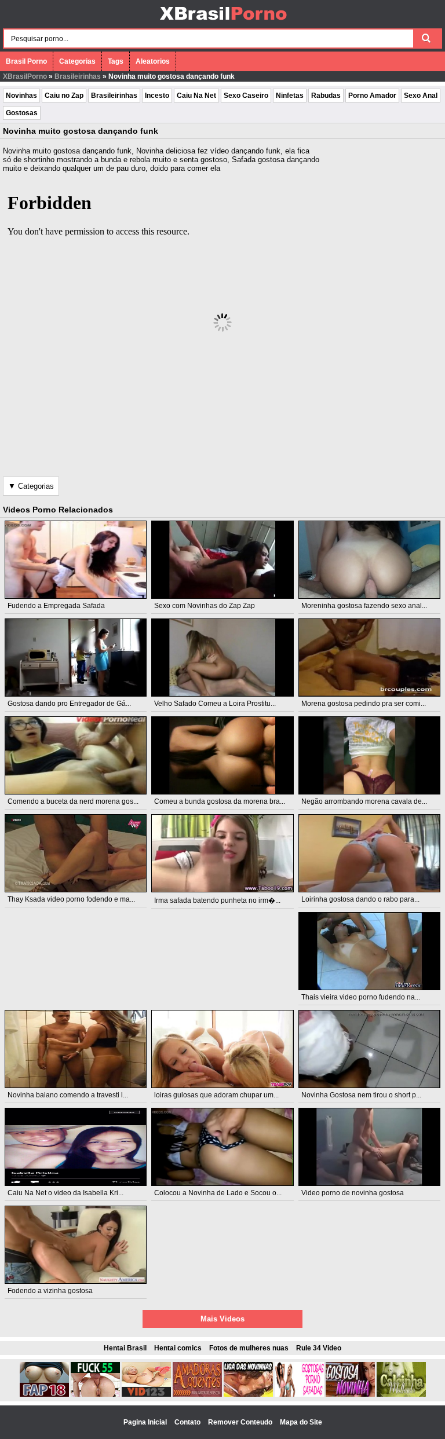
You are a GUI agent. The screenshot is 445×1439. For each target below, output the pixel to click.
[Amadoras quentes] (197, 1394)
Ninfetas (290, 95)
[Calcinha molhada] (401, 1394)
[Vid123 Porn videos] (146, 1394)
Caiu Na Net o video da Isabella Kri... (65, 1193)
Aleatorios (153, 61)
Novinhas (21, 95)
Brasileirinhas (77, 76)
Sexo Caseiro (246, 95)
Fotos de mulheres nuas (249, 1348)
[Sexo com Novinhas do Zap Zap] (222, 560)
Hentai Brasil (125, 1348)
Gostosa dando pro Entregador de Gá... (69, 704)
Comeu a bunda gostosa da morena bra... (219, 801)
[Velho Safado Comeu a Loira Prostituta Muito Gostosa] (222, 657)
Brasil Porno (26, 61)
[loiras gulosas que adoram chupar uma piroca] (222, 1049)
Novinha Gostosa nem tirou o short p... (361, 1095)
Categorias (77, 61)
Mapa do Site (301, 1422)
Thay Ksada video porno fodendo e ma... (71, 899)
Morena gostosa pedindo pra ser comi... (363, 704)
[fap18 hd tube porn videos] (44, 1394)
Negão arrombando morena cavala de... (364, 801)
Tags (115, 61)
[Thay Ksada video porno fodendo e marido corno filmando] (76, 853)
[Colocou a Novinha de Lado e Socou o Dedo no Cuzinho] (222, 1147)
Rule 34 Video (318, 1348)
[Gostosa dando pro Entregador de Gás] (76, 657)
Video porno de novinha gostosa (352, 1193)
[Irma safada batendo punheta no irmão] (222, 853)
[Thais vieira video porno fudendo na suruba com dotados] (369, 951)
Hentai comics (178, 1348)
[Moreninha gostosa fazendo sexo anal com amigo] (369, 560)
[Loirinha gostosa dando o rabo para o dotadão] (369, 853)
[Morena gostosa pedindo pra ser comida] (369, 657)
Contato (188, 1422)
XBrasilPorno (25, 76)
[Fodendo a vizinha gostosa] (76, 1245)
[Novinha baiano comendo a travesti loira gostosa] (76, 1049)
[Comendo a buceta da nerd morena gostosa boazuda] (76, 755)
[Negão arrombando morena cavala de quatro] (369, 755)
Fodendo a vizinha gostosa (50, 1291)
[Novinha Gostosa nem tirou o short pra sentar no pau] (369, 1049)
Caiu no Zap (64, 95)
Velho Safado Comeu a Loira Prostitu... (215, 704)
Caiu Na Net (196, 95)
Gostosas (22, 113)
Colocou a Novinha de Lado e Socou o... (218, 1193)
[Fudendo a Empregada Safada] (76, 560)
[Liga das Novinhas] (248, 1394)
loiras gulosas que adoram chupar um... (216, 1095)
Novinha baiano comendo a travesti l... (68, 1095)
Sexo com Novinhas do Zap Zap (204, 606)
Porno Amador (372, 95)
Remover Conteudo (241, 1422)
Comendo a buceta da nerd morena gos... (73, 801)
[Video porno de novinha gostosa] (369, 1147)
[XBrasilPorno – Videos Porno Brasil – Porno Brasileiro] (223, 21)
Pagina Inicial (146, 1422)
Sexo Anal (420, 95)
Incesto (157, 95)
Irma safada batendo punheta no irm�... (217, 900)
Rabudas (326, 95)
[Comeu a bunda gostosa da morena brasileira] (222, 755)
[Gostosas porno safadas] (299, 1394)
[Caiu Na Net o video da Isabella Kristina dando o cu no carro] (76, 1147)
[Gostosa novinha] (350, 1394)
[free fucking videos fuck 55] (95, 1394)
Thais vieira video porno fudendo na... (360, 997)
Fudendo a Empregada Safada (56, 606)
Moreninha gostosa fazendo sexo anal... (364, 606)
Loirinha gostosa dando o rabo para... (360, 899)
